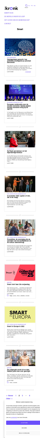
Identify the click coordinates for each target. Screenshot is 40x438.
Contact (7, 24)
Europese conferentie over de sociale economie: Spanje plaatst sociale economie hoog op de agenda (19, 106)
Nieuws (9, 282)
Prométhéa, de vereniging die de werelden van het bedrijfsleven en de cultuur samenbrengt (19, 240)
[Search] (26, 5)
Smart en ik (8, 13)
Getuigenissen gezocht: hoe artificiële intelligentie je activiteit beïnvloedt (19, 60)
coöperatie (10, 149)
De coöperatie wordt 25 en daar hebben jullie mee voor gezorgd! (18, 370)
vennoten (27, 295)
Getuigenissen (11, 57)
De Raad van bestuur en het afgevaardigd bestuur (17, 152)
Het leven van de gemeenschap (17, 20)
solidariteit (22, 295)
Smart (18, 295)
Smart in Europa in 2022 (15, 326)
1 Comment (28, 71)
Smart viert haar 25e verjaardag (18, 284)
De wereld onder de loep (14, 16)
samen (14, 295)
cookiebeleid (14, 417)
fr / (32, 5)
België (11, 295)
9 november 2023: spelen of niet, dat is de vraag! (18, 196)
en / (35, 5)
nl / (29, 5)
